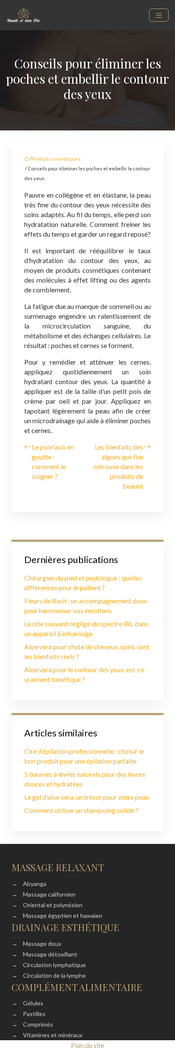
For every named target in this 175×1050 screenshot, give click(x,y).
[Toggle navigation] (159, 15)
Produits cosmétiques (56, 158)
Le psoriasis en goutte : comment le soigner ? (53, 461)
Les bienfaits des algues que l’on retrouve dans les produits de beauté (118, 466)
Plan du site (87, 1045)
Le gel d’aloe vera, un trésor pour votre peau (86, 797)
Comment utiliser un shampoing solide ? (81, 810)
